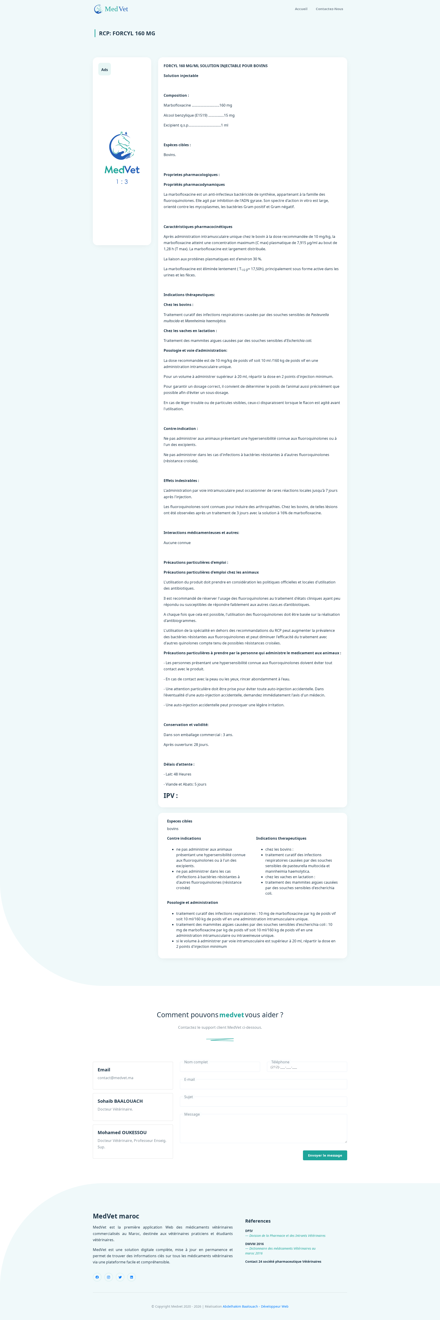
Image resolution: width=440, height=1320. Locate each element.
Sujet (188, 1096)
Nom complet (196, 1062)
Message (192, 1114)
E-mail (189, 1079)
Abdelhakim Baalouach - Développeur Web (256, 1306)
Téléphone (280, 1062)
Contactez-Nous (329, 8)
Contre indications (184, 838)
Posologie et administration (192, 902)
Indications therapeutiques (281, 838)
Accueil (301, 8)
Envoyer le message (325, 1155)
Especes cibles (179, 821)
